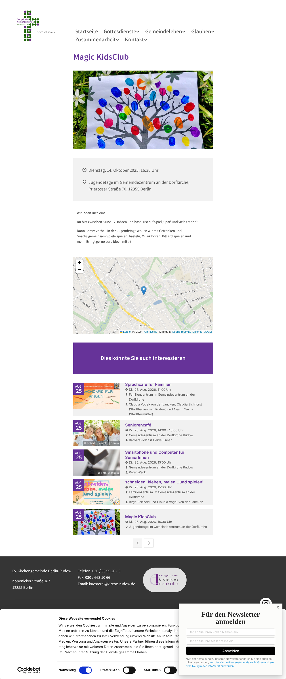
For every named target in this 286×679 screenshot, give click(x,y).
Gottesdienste (120, 31)
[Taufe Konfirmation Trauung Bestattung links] (213, 31)
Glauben (201, 31)
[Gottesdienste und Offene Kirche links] (138, 31)
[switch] (129, 670)
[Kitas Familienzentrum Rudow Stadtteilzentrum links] (118, 39)
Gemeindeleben (163, 31)
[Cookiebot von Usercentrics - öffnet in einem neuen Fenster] (28, 670)
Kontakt (134, 39)
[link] (122, 31)
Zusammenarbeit (95, 39)
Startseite (86, 31)
